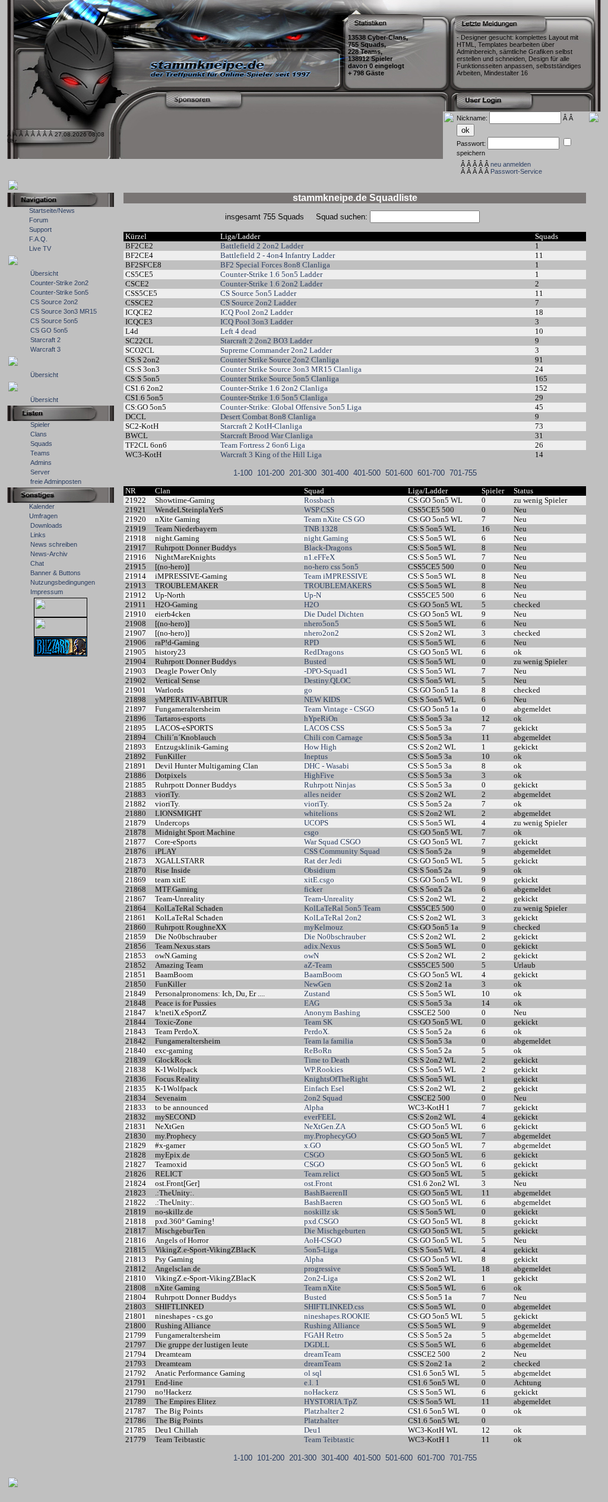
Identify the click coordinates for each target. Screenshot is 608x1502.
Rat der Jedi (323, 860)
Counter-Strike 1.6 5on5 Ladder (271, 274)
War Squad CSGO (332, 841)
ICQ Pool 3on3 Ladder (256, 321)
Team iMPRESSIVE (336, 576)
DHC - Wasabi (326, 765)
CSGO (314, 1154)
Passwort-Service (516, 171)
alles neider (322, 794)
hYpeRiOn (321, 718)
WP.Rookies (323, 1069)
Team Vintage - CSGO (339, 708)
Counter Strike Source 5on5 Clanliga (279, 378)
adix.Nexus (322, 946)
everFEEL (320, 1116)
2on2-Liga (321, 1278)
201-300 (302, 472)
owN (311, 955)
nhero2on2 (321, 633)
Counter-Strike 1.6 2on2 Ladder (271, 283)
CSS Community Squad (342, 851)
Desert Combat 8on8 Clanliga (268, 416)
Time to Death (327, 1059)
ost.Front (318, 1183)
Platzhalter (321, 1420)
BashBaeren (323, 1202)
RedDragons (324, 652)
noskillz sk (321, 1211)
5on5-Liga (321, 1249)
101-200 (270, 472)
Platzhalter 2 (324, 1411)
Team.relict (322, 1173)
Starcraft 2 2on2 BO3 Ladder (266, 340)
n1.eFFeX (319, 557)
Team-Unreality (330, 898)
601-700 (431, 472)
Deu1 (312, 1430)
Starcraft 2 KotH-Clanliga (261, 426)
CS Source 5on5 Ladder (258, 293)
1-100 (242, 472)
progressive (322, 1268)
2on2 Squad (323, 1097)
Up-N (312, 595)
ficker (313, 889)
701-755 (463, 472)
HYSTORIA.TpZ (330, 1401)
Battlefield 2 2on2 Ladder (261, 245)
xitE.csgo (319, 879)
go (308, 689)
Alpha (314, 1107)
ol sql (313, 1373)
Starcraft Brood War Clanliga (266, 435)
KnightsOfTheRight (336, 1078)
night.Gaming (326, 538)
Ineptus (316, 756)
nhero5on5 (321, 623)
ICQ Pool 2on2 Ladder (256, 312)
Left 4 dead (238, 331)
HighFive (319, 775)
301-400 (335, 472)
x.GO (312, 1145)
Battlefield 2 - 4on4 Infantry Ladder (277, 255)
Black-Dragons (328, 547)
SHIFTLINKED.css (334, 1306)
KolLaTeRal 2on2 (333, 917)
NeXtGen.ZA (325, 1126)
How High (320, 746)
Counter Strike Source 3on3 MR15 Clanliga (291, 369)
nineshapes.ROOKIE (337, 1316)
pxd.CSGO (321, 1221)
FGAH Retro (324, 1335)
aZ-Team (319, 965)
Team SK (318, 1022)
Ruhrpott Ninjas (330, 784)
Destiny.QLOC (327, 680)
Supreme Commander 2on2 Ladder (276, 350)
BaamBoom (323, 974)
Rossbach (319, 500)
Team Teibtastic (329, 1439)
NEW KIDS (322, 699)
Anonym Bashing (332, 1012)
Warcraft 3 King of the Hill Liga (271, 454)
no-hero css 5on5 (331, 566)
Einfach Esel (324, 1088)
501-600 (399, 472)
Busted (315, 661)
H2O (311, 604)
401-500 (367, 472)
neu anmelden (510, 164)
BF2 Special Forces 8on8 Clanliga (275, 264)
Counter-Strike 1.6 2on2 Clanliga (274, 388)
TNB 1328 (321, 528)
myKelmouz (323, 927)
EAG (311, 1003)
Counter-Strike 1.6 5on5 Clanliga (274, 397)
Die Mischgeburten (335, 1230)
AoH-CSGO (322, 1240)
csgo (311, 832)
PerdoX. (317, 1031)
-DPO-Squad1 (326, 671)
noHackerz (321, 1392)
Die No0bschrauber (335, 936)
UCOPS (316, 822)
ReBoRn (318, 1050)
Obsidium (319, 870)
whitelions (321, 813)
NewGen (317, 984)
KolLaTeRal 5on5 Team (342, 908)
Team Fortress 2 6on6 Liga (262, 445)
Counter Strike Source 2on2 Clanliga (279, 359)
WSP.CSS (319, 509)
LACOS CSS (324, 727)
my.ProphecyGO (330, 1135)
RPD (311, 642)
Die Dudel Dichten (334, 614)
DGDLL (317, 1344)
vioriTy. (316, 803)
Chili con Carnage (333, 737)
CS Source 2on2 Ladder (258, 302)
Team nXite (322, 1287)
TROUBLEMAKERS (338, 585)
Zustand (317, 993)
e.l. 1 (311, 1382)
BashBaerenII (325, 1192)
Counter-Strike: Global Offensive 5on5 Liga (291, 407)
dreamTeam (322, 1354)
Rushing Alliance (332, 1325)
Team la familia (328, 1041)
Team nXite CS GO (334, 519)
